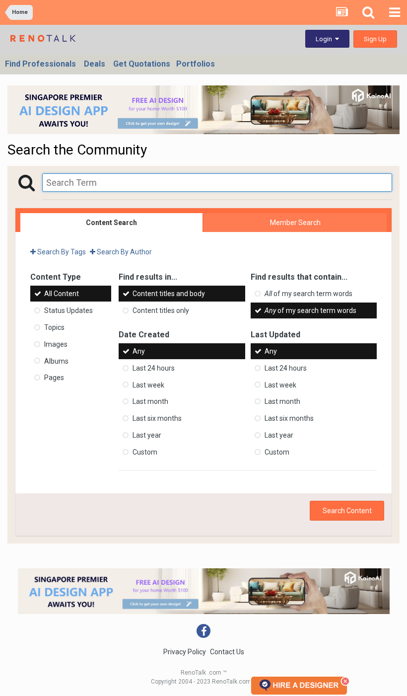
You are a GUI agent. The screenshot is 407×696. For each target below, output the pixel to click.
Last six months (157, 418)
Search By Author (123, 252)
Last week (148, 384)
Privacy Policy (184, 652)
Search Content (347, 511)
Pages (54, 378)
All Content (61, 294)
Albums (56, 361)
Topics (54, 327)
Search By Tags (61, 252)
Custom (145, 452)
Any (139, 351)
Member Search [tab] (295, 223)
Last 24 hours (154, 368)
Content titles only (161, 310)
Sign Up (375, 39)
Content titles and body (169, 294)
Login (325, 39)
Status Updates (68, 310)
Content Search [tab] (111, 223)
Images (56, 344)
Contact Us (227, 652)
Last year (147, 435)
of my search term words (308, 294)
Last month (150, 401)
